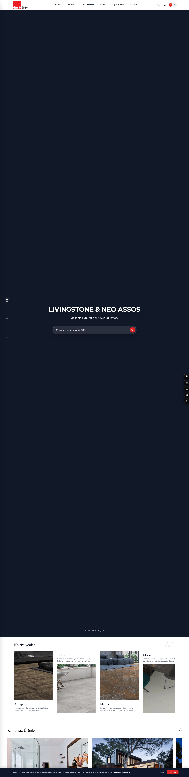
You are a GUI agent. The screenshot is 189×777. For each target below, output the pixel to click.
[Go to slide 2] (7, 309)
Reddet (161, 772)
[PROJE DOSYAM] (158, 5)
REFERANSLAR (88, 5)
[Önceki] (167, 644)
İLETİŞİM (134, 5)
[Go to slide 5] (7, 337)
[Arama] (165, 5)
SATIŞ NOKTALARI (118, 5)
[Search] (132, 330)
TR (170, 5)
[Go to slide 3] (7, 318)
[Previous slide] (173, 730)
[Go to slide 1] (7, 299)
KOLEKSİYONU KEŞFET (94, 631)
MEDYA (102, 5)
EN (174, 5)
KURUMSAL (73, 5)
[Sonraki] (173, 644)
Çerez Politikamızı (122, 772)
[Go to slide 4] (7, 328)
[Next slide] (179, 730)
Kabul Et (173, 772)
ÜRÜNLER (59, 5)
